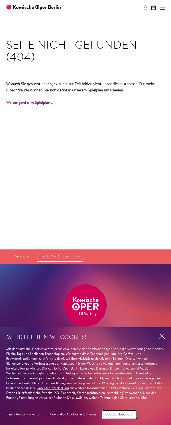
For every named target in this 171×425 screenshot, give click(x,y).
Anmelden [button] (78, 256)
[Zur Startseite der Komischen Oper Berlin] (33, 8)
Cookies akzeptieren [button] (119, 414)
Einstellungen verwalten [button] (23, 414)
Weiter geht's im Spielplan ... (30, 103)
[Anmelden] (145, 7)
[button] (162, 8)
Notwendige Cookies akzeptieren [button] (72, 414)
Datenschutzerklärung (53, 388)
